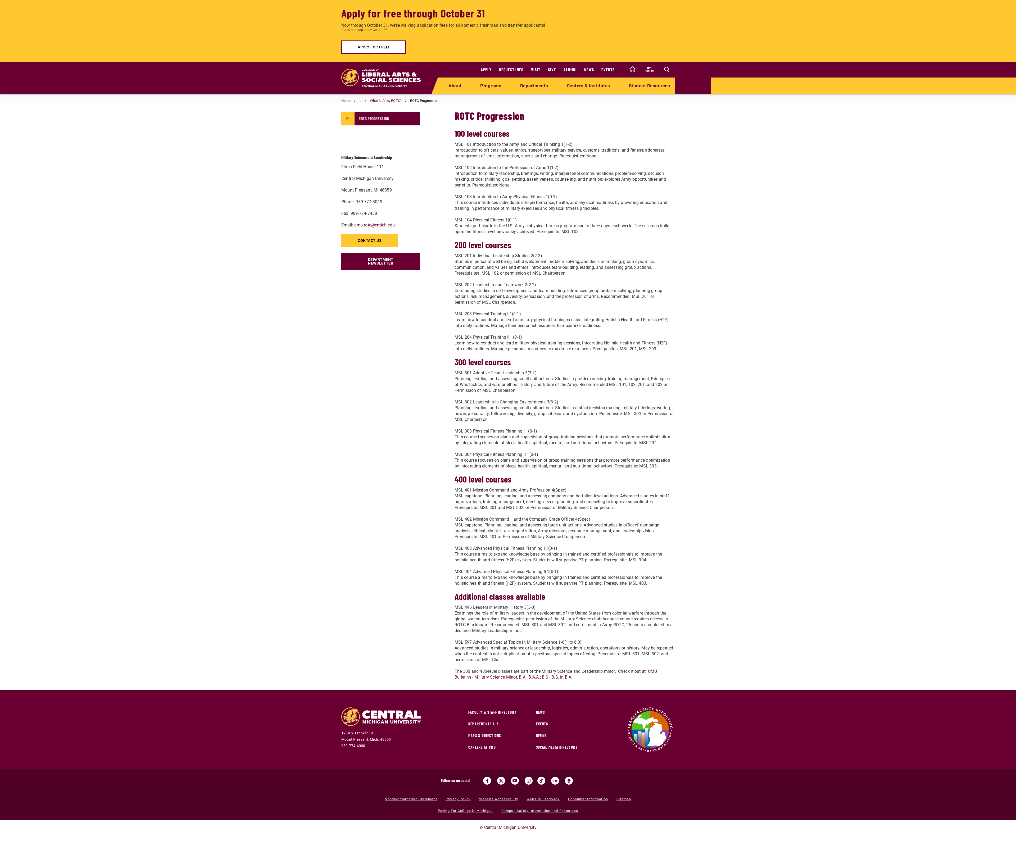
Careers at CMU (482, 747)
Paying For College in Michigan (465, 811)
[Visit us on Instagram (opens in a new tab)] (528, 781)
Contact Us (370, 240)
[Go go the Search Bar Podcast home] (569, 781)
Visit (535, 69)
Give (552, 69)
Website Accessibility (498, 799)
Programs (490, 85)
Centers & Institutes (588, 85)
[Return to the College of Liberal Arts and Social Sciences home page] (381, 78)
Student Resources (649, 85)
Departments (534, 85)
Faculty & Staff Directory (492, 712)
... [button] (360, 101)
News (589, 69)
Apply (486, 69)
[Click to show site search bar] (667, 70)
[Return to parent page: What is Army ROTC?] (348, 118)
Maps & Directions (484, 735)
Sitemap (623, 799)
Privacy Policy (458, 799)
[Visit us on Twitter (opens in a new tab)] (501, 781)
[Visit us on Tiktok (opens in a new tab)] (541, 781)
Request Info (511, 69)
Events (608, 69)
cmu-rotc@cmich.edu (374, 225)
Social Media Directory (557, 747)
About (455, 85)
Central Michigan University (510, 827)
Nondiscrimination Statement (411, 799)
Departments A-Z (483, 724)
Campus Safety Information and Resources (539, 811)
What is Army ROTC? (386, 101)
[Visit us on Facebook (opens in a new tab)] (487, 781)
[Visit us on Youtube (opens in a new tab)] (515, 781)
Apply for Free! (373, 47)
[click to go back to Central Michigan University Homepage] (632, 70)
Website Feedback (543, 799)
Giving (541, 735)
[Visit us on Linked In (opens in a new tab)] (555, 781)
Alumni (570, 69)
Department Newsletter (380, 261)
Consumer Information (588, 799)
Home (346, 101)
